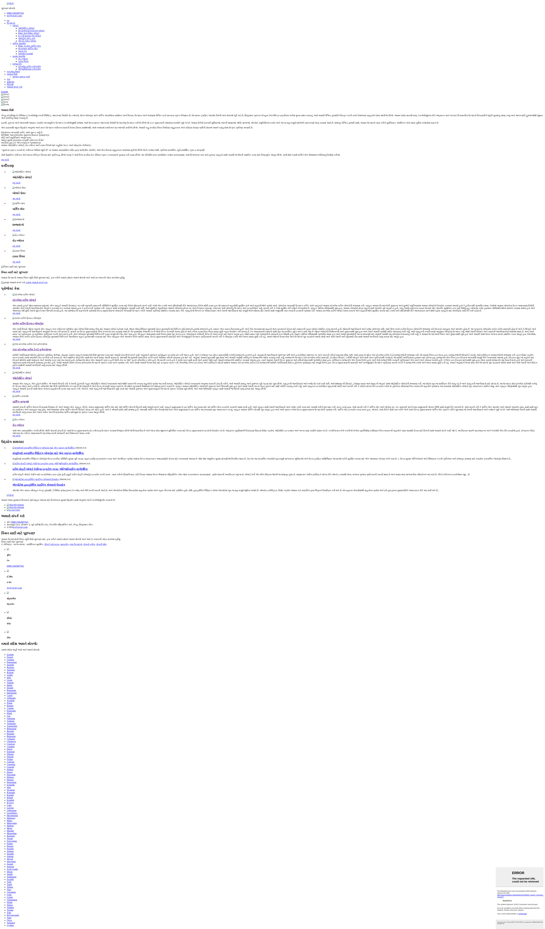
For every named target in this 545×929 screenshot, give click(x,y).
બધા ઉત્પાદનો (76, 544)
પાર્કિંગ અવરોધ (19, 43)
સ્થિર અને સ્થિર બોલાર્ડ (28, 33)
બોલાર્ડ (15, 25)
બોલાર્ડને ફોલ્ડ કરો (26, 38)
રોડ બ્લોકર (23, 59)
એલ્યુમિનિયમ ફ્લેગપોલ (29, 69)
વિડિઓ (10, 84)
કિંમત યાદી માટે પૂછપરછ (12, 542)
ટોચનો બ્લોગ (89, 544)
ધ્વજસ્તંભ (17, 64)
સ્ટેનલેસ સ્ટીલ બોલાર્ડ (24, 300)
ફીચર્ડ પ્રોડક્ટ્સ (51, 544)
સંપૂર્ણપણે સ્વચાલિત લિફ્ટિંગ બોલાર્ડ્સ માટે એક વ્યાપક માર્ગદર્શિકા (48, 453)
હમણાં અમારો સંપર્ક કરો (36, 282)
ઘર (8, 20)
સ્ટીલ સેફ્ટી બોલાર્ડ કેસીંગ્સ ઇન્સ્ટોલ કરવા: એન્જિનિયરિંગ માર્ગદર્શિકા (50, 469)
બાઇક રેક (22, 51)
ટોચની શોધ (101, 544)
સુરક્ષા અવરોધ (18, 56)
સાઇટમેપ (64, 544)
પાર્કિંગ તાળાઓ (20, 401)
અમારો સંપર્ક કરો (14, 87)
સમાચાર (10, 82)
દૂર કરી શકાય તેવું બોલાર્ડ (29, 36)
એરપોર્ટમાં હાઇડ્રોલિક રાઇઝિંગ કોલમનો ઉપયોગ (38, 484)
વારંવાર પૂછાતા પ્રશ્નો (21, 77)
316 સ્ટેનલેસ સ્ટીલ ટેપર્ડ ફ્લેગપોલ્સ (31, 349)
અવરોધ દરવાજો (25, 54)
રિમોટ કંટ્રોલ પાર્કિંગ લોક (29, 46)
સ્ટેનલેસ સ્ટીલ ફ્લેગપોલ (29, 66)
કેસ (8, 79)
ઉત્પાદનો (11, 23)
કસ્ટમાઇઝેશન (13, 71)
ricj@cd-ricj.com (14, 15)
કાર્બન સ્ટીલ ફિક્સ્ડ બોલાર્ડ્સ (27, 323)
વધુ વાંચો (5, 160)
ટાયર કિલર (23, 61)
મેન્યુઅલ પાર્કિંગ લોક (28, 48)
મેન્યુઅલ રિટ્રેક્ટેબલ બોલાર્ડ (31, 31)
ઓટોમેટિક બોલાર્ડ (26, 28)
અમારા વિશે (12, 74)
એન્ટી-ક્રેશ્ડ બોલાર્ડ (27, 41)
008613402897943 (15, 13)
